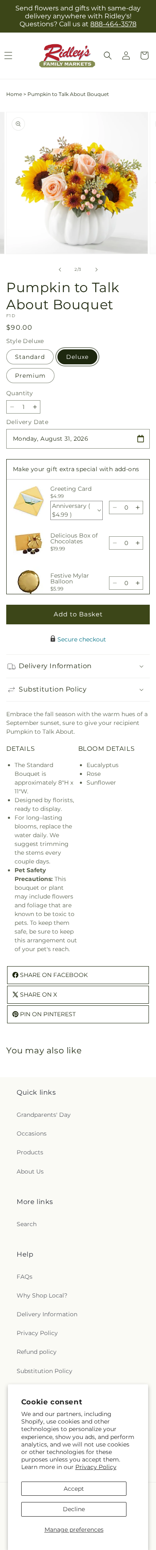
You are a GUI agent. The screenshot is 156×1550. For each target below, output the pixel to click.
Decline (74, 1509)
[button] (108, 55)
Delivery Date (27, 422)
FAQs (24, 1276)
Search (27, 1224)
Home (14, 94)
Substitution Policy (44, 1371)
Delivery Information (47, 1314)
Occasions (32, 1133)
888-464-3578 (113, 24)
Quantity (19, 393)
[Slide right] (96, 269)
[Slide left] (60, 269)
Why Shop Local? (42, 1295)
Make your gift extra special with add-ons (76, 469)
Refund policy (37, 1352)
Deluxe (77, 357)
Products (30, 1152)
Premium (30, 375)
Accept (74, 1488)
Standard (30, 357)
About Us (30, 1171)
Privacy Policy (95, 1467)
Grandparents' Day (44, 1114)
